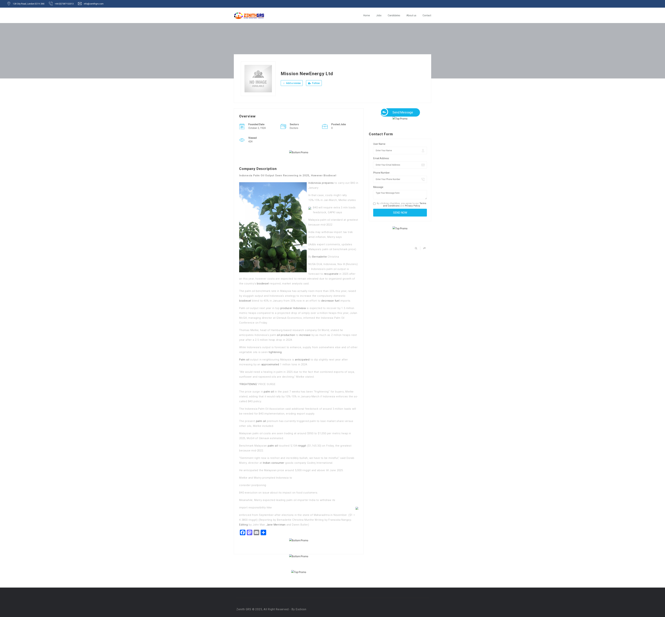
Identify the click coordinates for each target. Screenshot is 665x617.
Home (366, 15)
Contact (427, 15)
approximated (270, 364)
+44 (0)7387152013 (64, 4)
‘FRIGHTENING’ (248, 384)
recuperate (331, 273)
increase (305, 335)
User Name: (379, 144)
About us (411, 15)
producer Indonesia (293, 308)
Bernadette (319, 256)
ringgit (302, 445)
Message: (378, 187)
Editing (243, 524)
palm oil (269, 391)
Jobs (379, 15)
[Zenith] (249, 15)
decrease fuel (330, 300)
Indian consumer (273, 462)
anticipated (302, 359)
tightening (275, 352)
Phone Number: (381, 172)
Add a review (293, 83)
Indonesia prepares (321, 182)
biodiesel (263, 283)
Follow (316, 83)
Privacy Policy (412, 206)
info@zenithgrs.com (94, 4)
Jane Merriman (276, 524)
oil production (286, 335)
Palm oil (244, 359)
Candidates (394, 15)
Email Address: (381, 158)
